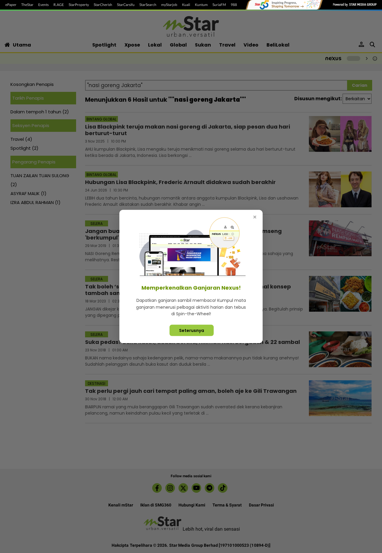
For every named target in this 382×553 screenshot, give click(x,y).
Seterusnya (191, 330)
